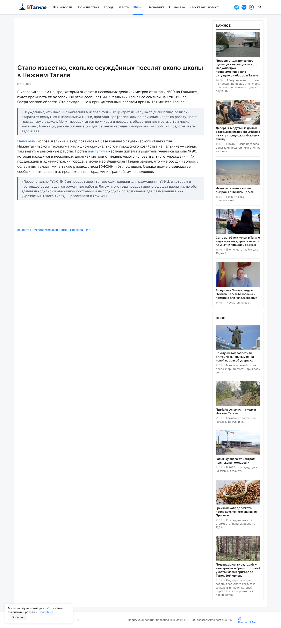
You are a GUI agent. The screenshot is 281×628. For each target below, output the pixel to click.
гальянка (76, 229)
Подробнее (46, 612)
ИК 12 (90, 229)
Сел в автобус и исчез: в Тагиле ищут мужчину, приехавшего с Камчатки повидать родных (238, 241)
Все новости (62, 7)
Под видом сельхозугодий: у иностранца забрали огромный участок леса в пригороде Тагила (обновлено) (238, 570)
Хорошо (17, 617)
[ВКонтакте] (244, 7)
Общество (177, 7)
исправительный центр (50, 229)
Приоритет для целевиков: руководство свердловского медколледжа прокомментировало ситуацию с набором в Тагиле (237, 68)
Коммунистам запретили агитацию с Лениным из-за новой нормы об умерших (235, 356)
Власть (123, 7)
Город (108, 7)
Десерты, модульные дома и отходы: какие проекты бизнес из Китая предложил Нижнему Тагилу (238, 133)
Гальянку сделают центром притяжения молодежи (235, 460)
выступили (97, 151)
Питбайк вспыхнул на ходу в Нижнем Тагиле (236, 411)
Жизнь (138, 7)
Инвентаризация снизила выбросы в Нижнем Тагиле (235, 190)
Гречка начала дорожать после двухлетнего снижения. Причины (237, 511)
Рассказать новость (204, 7)
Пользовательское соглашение (211, 619)
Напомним (26, 141)
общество (24, 229)
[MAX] (251, 7)
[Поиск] (260, 7)
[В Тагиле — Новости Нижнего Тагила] (32, 7)
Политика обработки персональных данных (157, 619)
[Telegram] (236, 7)
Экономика (156, 7)
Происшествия (88, 7)
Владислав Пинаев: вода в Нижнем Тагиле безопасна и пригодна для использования (236, 294)
